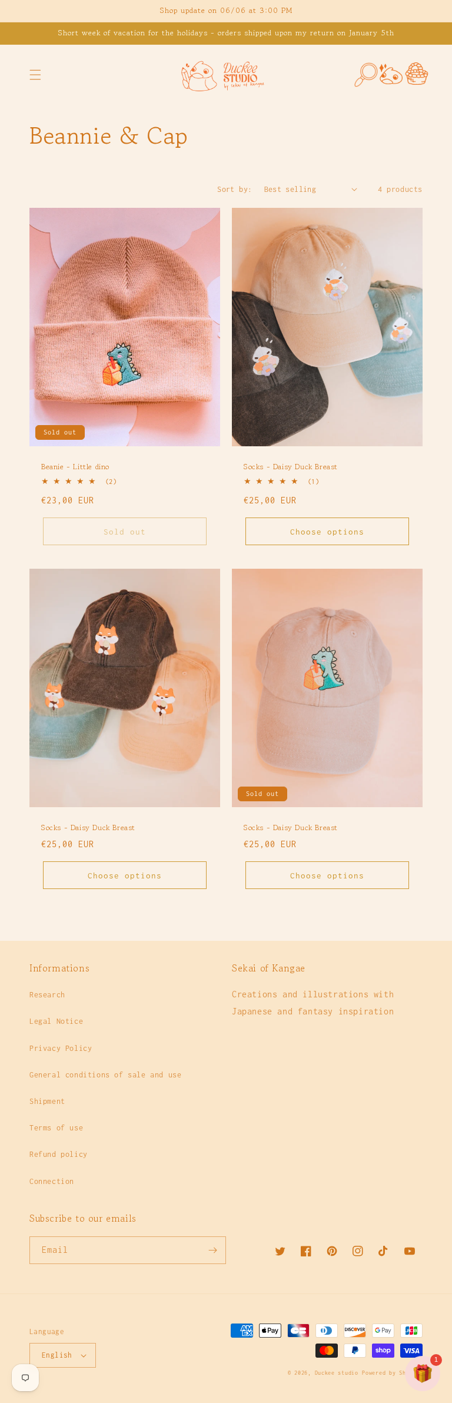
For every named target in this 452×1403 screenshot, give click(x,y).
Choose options (327, 531)
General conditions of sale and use (105, 1074)
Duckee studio (336, 1372)
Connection (51, 1181)
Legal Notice (56, 1021)
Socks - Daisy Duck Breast (291, 467)
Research (47, 994)
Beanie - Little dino (75, 467)
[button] (35, 75)
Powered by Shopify (392, 1372)
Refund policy (58, 1154)
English (57, 1355)
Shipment (47, 1101)
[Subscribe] (212, 1250)
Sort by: (234, 189)
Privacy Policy (60, 1048)
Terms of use (56, 1127)
